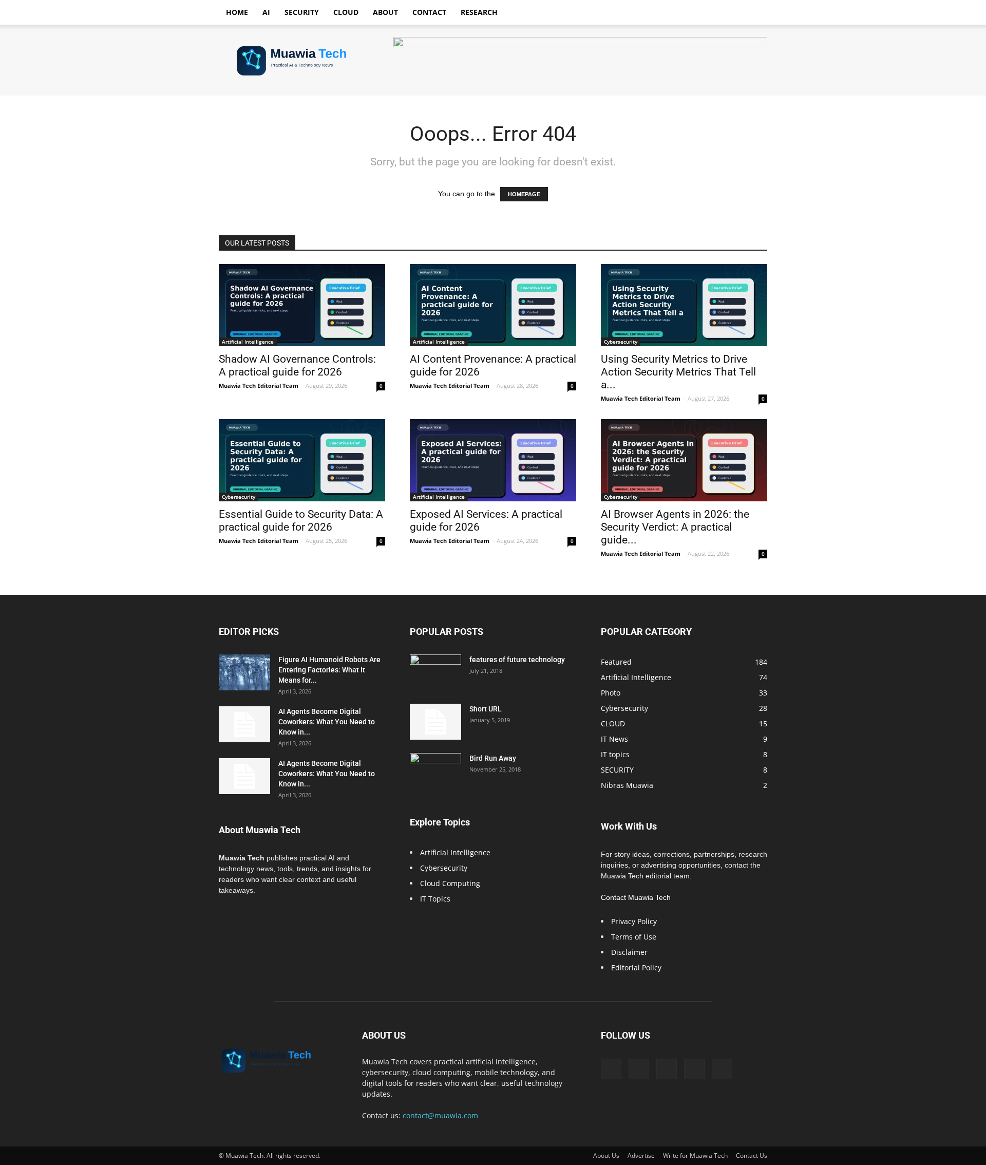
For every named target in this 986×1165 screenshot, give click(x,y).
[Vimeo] (666, 1069)
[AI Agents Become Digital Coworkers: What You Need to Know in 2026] (244, 724)
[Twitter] (639, 1069)
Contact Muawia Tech (636, 897)
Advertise (641, 1155)
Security (302, 12)
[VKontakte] (694, 1069)
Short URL (485, 709)
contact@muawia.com (440, 1115)
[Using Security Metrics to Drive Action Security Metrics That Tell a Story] (684, 305)
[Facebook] (611, 1069)
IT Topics (435, 899)
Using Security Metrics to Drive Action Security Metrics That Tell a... (678, 372)
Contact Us (751, 1155)
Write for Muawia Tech (695, 1155)
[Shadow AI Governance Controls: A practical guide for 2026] (302, 305)
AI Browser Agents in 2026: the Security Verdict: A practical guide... (675, 527)
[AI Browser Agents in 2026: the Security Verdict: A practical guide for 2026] (684, 460)
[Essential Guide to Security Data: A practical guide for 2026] (302, 460)
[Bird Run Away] (435, 771)
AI (266, 12)
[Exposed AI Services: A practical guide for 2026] (493, 460)
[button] (755, 13)
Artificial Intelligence (248, 341)
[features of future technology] (435, 672)
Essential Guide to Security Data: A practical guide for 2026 (301, 520)
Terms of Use (633, 937)
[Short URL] (435, 722)
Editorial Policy (636, 967)
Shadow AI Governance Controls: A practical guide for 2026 (297, 365)
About (385, 12)
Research (479, 12)
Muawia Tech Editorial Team (258, 385)
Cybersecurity (620, 341)
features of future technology (517, 659)
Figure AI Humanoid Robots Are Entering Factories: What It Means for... (329, 669)
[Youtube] (722, 1069)
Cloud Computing (450, 883)
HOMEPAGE (524, 194)
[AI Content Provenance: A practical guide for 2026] (493, 305)
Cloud (345, 12)
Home (237, 12)
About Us (606, 1155)
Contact (429, 12)
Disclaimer (629, 952)
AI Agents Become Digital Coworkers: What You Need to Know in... (326, 721)
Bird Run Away (492, 758)
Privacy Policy (634, 921)
